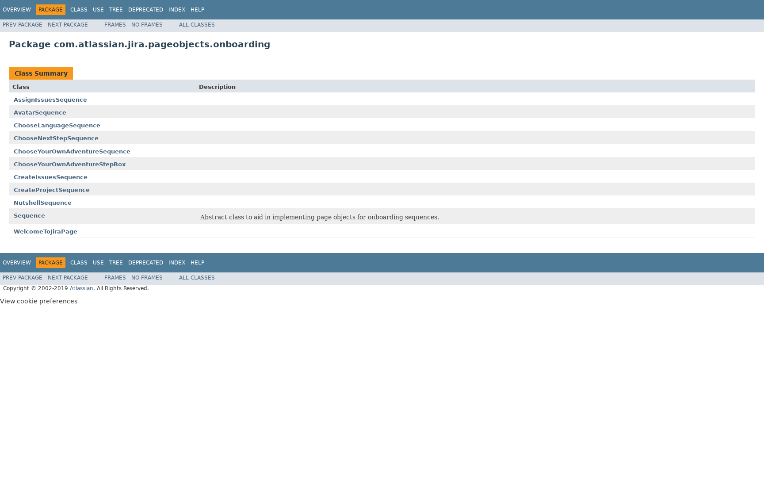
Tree (116, 10)
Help (197, 10)
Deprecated (145, 10)
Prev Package (22, 25)
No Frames (147, 25)
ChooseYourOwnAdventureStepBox (70, 164)
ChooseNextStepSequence (56, 138)
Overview (17, 10)
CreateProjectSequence (52, 190)
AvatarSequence (40, 112)
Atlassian (81, 288)
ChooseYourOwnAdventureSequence (72, 151)
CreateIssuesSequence (51, 177)
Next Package (68, 25)
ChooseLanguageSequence (57, 125)
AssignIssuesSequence (50, 99)
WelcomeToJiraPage (45, 231)
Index (176, 10)
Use (98, 10)
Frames (115, 25)
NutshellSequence (43, 202)
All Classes (197, 25)
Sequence (29, 215)
